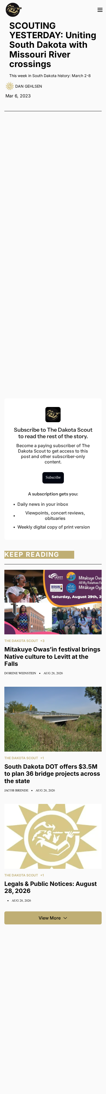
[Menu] (100, 10)
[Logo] (13, 10)
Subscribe (53, 477)
